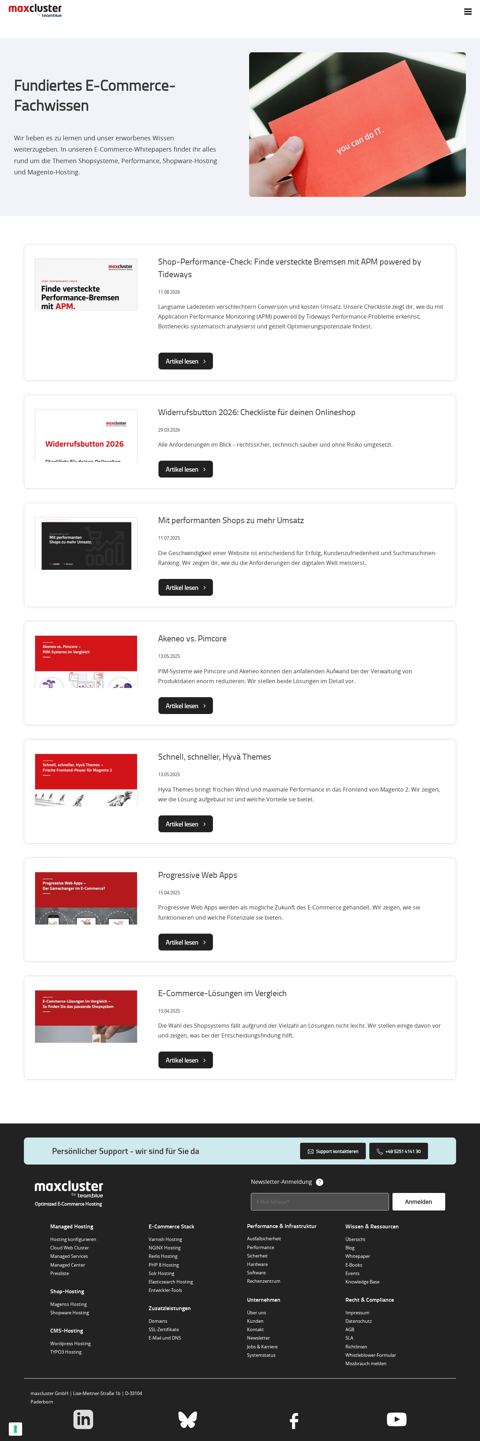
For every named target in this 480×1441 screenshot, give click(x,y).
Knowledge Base (362, 1282)
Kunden (255, 1321)
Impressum (357, 1312)
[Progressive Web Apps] (86, 907)
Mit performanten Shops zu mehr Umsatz (231, 520)
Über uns (256, 1312)
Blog (350, 1248)
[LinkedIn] (83, 1420)
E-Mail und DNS (165, 1338)
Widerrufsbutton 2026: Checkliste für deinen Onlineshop (257, 412)
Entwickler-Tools (165, 1290)
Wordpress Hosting (70, 1343)
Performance (260, 1247)
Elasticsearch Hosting (171, 1282)
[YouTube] (396, 1420)
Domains (158, 1321)
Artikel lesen (183, 361)
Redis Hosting (163, 1256)
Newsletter (258, 1338)
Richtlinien (356, 1346)
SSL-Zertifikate (164, 1329)
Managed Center (67, 1265)
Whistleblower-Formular (370, 1355)
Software (256, 1272)
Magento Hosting (68, 1304)
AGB (349, 1329)
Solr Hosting (161, 1273)
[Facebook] (292, 1420)
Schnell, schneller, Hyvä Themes (214, 756)
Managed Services (69, 1256)
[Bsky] (188, 1420)
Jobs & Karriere (262, 1346)
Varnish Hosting (165, 1239)
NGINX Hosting (165, 1248)
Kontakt (255, 1329)
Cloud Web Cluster (69, 1248)
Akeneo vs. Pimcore (192, 638)
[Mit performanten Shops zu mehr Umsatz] (86, 545)
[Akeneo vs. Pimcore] (86, 671)
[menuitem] (467, 11)
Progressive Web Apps (197, 874)
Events (352, 1273)
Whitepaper (357, 1256)
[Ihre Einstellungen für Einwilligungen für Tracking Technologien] (15, 1429)
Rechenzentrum (263, 1281)
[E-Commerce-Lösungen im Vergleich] (86, 1026)
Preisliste (59, 1273)
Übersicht (355, 1239)
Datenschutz (358, 1321)
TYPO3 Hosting (66, 1352)
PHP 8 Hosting (164, 1265)
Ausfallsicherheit (264, 1238)
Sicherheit (257, 1256)
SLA (349, 1338)
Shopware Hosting (69, 1312)
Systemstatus (261, 1355)
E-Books (353, 1265)
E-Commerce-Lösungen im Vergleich (222, 993)
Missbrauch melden (366, 1363)
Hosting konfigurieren (73, 1239)
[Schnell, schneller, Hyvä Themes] (86, 789)
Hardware (257, 1264)
